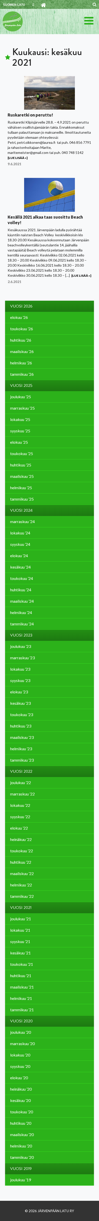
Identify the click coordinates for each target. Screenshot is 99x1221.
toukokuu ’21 (21, 964)
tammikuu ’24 (22, 623)
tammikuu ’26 (22, 374)
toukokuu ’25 (21, 453)
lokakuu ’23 (20, 669)
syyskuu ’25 (20, 430)
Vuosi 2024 (21, 510)
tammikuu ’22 (22, 896)
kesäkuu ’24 (20, 567)
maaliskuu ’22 (22, 873)
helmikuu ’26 (21, 362)
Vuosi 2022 (21, 771)
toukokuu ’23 (21, 714)
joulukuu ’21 (20, 918)
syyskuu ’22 (20, 816)
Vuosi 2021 (20, 908)
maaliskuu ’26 (22, 351)
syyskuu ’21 (20, 941)
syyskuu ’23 (20, 680)
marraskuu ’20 (22, 1043)
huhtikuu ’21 (20, 975)
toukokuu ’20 (21, 1111)
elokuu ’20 (19, 1077)
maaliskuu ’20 (22, 1134)
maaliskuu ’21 (22, 986)
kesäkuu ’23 (20, 703)
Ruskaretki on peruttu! (30, 114)
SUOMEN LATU (14, 5)
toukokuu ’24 (21, 578)
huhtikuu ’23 (20, 725)
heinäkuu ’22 (21, 839)
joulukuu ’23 (20, 646)
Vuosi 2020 (21, 1021)
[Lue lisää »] (17, 158)
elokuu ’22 (19, 828)
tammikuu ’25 (22, 499)
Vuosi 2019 (21, 1169)
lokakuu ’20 (20, 1054)
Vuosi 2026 (21, 306)
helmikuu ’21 (21, 998)
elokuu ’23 (19, 691)
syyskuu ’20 (20, 1066)
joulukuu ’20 (20, 1032)
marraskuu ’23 (22, 657)
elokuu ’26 (19, 317)
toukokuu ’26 (21, 328)
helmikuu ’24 (21, 612)
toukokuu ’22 (21, 850)
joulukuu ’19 (20, 1179)
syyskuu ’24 (20, 544)
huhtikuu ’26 (20, 340)
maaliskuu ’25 (22, 476)
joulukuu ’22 (20, 782)
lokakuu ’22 (20, 805)
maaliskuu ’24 (22, 601)
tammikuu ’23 (22, 760)
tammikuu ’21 (22, 1009)
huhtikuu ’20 (20, 1123)
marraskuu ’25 (22, 408)
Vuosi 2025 (21, 386)
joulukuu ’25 (20, 396)
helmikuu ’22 (21, 884)
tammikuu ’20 (22, 1157)
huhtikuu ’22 (20, 862)
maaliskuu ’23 (22, 737)
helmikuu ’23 (21, 748)
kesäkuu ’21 (20, 952)
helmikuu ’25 (21, 487)
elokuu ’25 (19, 442)
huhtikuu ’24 (20, 589)
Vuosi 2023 (21, 635)
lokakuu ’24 (20, 532)
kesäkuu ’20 (20, 1100)
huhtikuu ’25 (20, 464)
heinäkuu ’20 (21, 1089)
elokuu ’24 (19, 555)
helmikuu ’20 (21, 1145)
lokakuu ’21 (20, 930)
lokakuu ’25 (20, 419)
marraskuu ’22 (22, 793)
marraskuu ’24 (22, 521)
